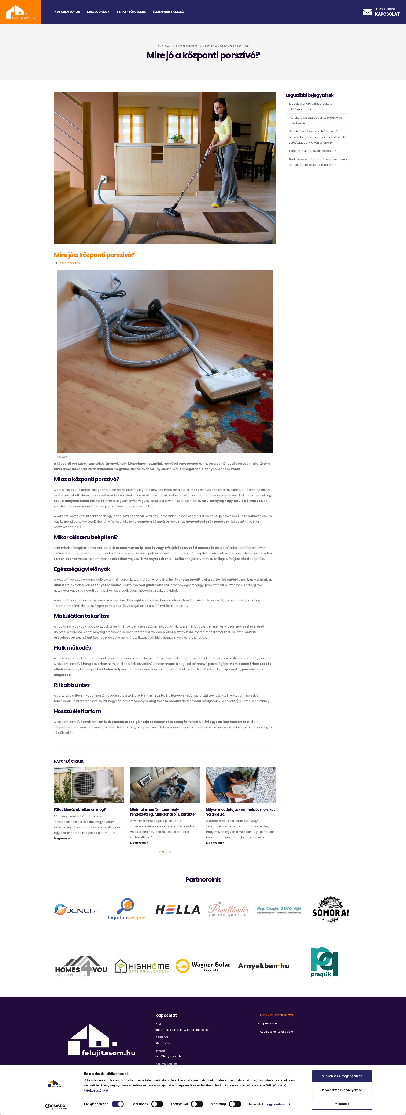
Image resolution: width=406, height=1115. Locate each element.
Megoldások (98, 12)
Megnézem (62, 838)
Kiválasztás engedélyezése (342, 1090)
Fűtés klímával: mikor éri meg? (80, 809)
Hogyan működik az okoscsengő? (312, 151)
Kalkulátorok (67, 12)
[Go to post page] (89, 785)
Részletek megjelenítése (267, 1104)
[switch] (157, 1104)
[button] (160, 852)
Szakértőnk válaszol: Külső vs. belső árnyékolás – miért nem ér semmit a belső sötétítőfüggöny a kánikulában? (318, 136)
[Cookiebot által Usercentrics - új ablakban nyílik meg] (56, 1107)
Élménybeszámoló (168, 12)
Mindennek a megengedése (342, 1076)
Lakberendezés (69, 263)
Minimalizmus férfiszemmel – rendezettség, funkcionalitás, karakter (163, 812)
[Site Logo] (20, 12)
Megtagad (342, 1103)
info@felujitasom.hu (168, 1056)
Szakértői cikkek (131, 12)
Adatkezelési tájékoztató (276, 1032)
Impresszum (268, 1023)
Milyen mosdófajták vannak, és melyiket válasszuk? (240, 812)
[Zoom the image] (76, 907)
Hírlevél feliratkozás (276, 1015)
